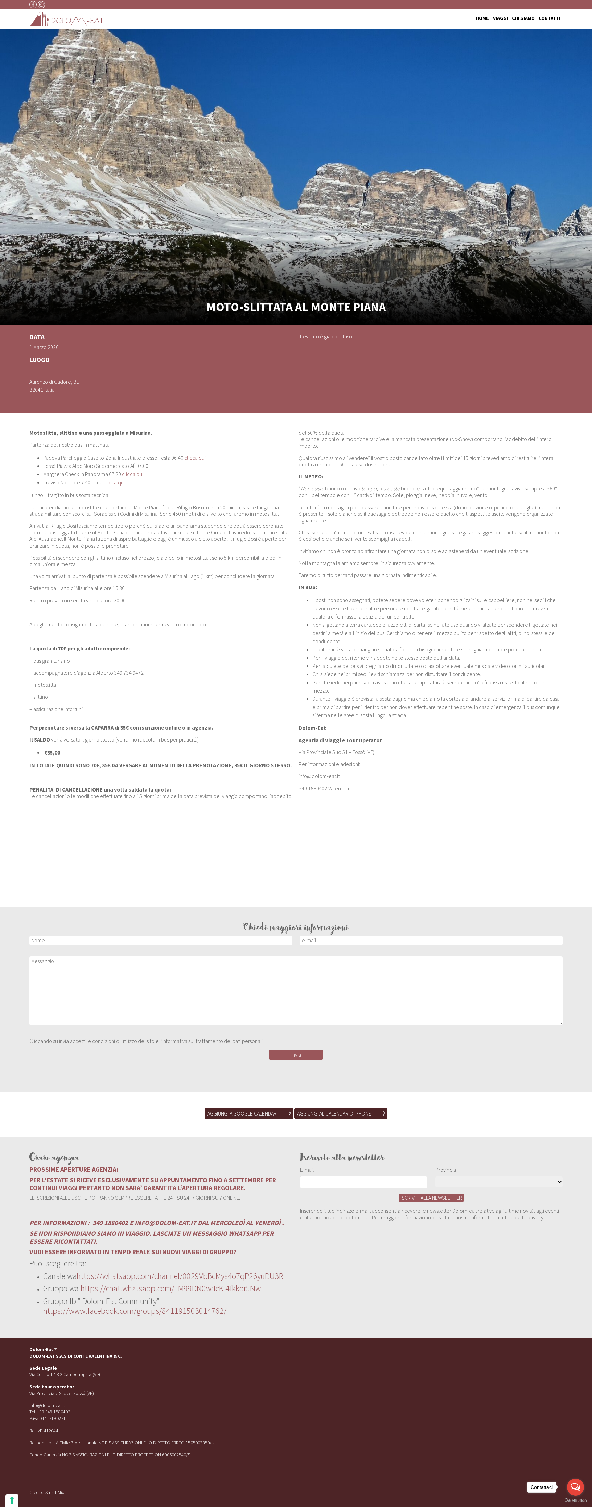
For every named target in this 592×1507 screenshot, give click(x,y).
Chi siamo (523, 18)
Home (482, 18)
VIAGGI (500, 18)
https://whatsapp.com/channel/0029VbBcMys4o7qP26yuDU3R (180, 1276)
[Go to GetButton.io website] (576, 1500)
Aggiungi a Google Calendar (242, 1113)
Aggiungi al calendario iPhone (334, 1113)
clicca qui (195, 457)
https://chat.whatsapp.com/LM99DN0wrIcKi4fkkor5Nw (171, 1288)
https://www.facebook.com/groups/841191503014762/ (135, 1311)
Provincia (445, 1169)
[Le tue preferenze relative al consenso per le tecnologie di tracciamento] (11, 1500)
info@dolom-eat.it (47, 1405)
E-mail (307, 1169)
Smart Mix (54, 1492)
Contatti (549, 18)
